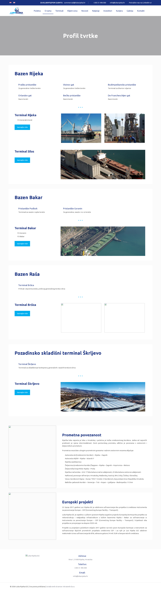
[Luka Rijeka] (17, 10)
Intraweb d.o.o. (69, 587)
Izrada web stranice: (54, 587)
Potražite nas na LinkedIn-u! (140, 3)
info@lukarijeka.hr (117, 3)
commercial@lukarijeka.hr (74, 3)
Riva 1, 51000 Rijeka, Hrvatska (80, 559)
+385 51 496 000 (99, 3)
